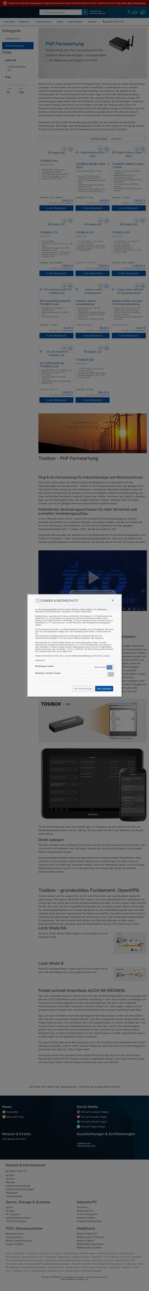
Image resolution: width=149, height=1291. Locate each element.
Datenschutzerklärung (81, 656)
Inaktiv (111, 674)
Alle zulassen (104, 688)
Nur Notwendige (83, 688)
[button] (110, 667)
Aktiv (110, 667)
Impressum (40, 660)
